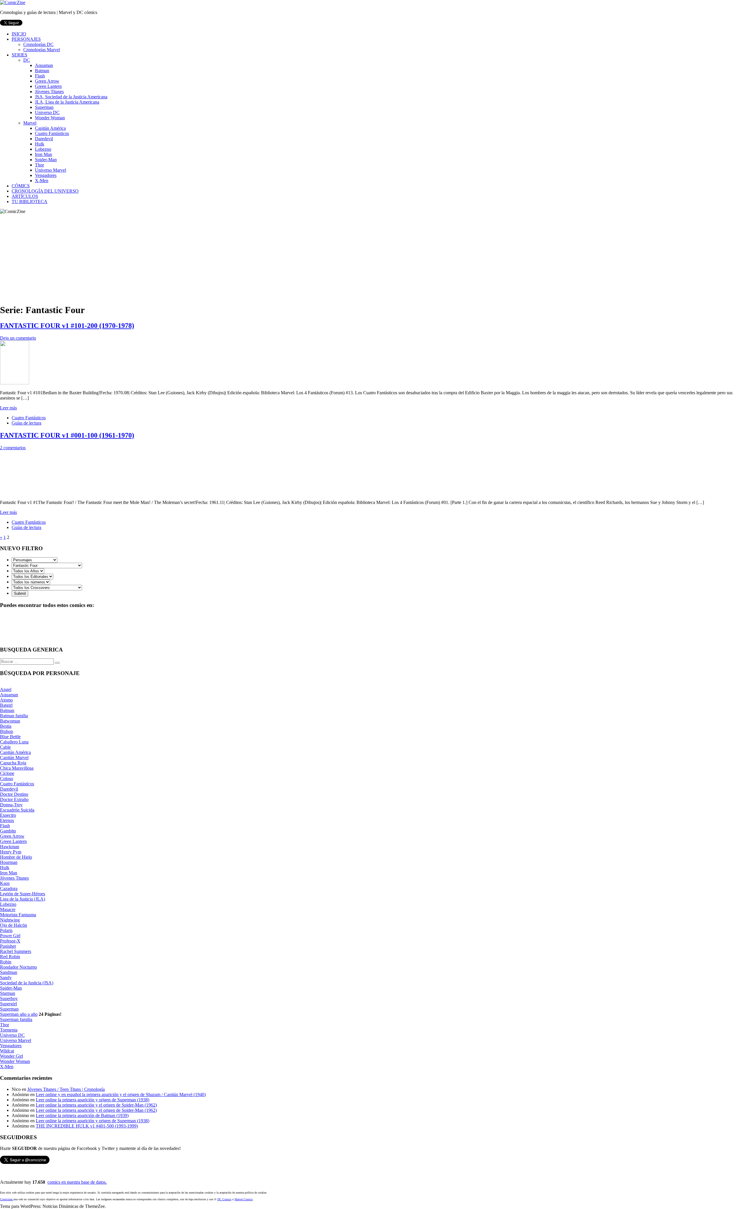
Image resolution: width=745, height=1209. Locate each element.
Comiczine (6, 1199)
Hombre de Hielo (16, 857)
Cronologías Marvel (41, 49)
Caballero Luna (14, 741)
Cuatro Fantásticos (52, 133)
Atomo (6, 699)
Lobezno (43, 149)
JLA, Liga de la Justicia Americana (67, 102)
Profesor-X (10, 940)
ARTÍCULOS (25, 196)
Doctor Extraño (14, 799)
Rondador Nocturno (18, 967)
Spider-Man (46, 159)
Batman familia (14, 715)
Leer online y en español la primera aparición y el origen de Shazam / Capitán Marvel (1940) (121, 1094)
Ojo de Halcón (13, 925)
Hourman (8, 862)
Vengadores (45, 175)
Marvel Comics (244, 1199)
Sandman (8, 972)
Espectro (8, 815)
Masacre (7, 909)
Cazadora (8, 888)
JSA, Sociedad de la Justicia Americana (71, 96)
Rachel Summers (15, 951)
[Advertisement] (372, 258)
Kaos (5, 883)
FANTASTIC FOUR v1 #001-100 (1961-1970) (67, 435)
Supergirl (8, 1003)
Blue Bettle (10, 736)
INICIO (19, 33)
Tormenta (8, 1029)
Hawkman (9, 846)
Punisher (8, 946)
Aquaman (44, 65)
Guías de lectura (26, 422)
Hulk (39, 143)
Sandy (6, 977)
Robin (5, 961)
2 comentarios (13, 447)
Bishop (6, 731)
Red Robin (10, 956)
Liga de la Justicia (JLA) (22, 898)
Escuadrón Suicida (17, 809)
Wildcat (7, 1050)
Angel (5, 689)
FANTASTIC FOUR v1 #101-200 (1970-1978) (67, 325)
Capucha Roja (13, 762)
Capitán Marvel (14, 757)
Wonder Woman (50, 117)
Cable (5, 747)
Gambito (8, 830)
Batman (42, 70)
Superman (44, 107)
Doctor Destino (14, 794)
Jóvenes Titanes (49, 91)
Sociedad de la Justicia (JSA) (26, 982)
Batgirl (6, 705)
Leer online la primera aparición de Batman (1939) (82, 1115)
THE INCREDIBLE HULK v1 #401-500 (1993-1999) (87, 1125)
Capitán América (50, 128)
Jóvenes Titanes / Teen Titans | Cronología (66, 1089)
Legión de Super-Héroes (22, 893)
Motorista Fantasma (18, 914)
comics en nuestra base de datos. (77, 1182)
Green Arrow (47, 81)
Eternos (7, 820)
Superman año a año (19, 1014)
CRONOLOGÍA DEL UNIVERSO (45, 191)
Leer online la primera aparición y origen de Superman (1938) (92, 1099)
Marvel (29, 122)
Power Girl (10, 935)
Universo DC (47, 112)
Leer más (8, 407)
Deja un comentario (18, 337)
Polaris (6, 930)
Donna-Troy (11, 804)
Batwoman (10, 720)
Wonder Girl (11, 1056)
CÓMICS (21, 185)
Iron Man (43, 154)
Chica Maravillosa (16, 768)
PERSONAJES (26, 39)
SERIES (19, 54)
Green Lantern (48, 86)
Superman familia (16, 1019)
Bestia (5, 726)
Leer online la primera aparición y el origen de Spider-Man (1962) (96, 1105)
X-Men (41, 180)
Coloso (6, 778)
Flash (40, 75)
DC (26, 60)
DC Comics (224, 1199)
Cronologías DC (38, 44)
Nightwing (10, 919)
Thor (39, 164)
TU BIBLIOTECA (29, 201)
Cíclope (7, 773)
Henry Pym (10, 851)
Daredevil (44, 138)
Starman (7, 993)
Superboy (9, 998)
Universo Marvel (50, 170)
